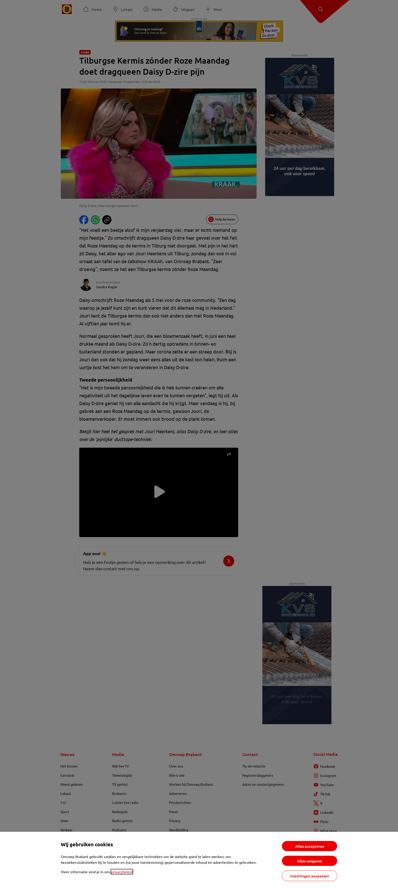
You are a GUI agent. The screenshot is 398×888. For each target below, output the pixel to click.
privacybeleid (122, 871)
